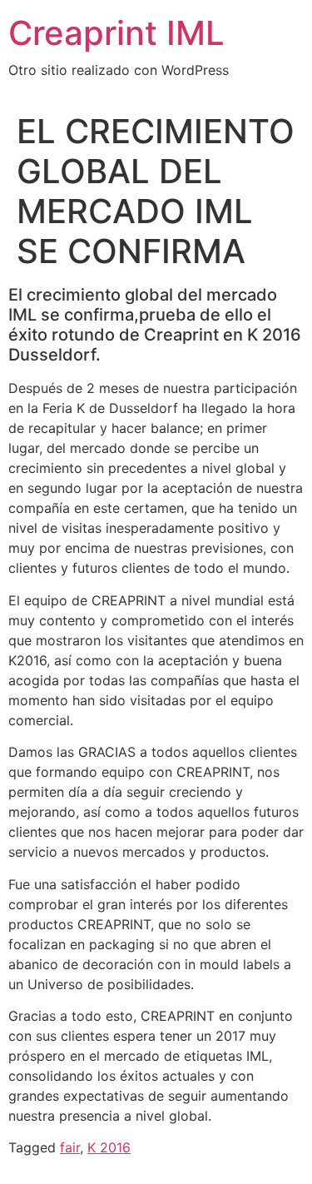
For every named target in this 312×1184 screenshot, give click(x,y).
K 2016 (109, 1147)
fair (70, 1147)
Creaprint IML (116, 32)
